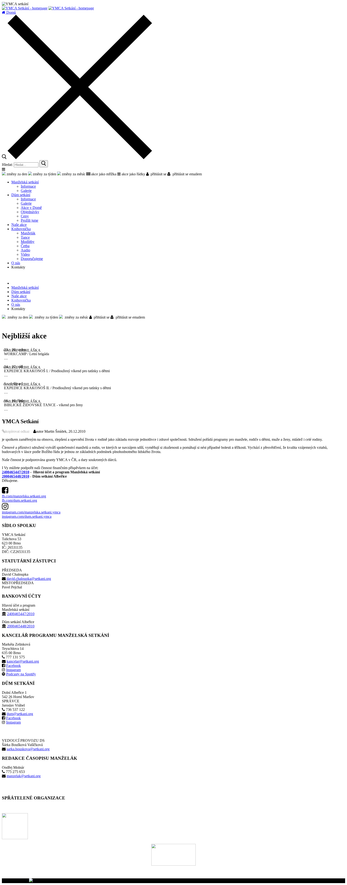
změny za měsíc (73, 174)
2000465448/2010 (15, 476)
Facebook (13, 666)
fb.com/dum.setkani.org (19, 500)
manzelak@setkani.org (24, 776)
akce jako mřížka (103, 174)
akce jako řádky (133, 174)
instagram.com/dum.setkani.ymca (26, 516)
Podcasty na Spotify (21, 674)
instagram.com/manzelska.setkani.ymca (31, 512)
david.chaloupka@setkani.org (29, 579)
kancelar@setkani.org (23, 661)
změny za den (16, 174)
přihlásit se (157, 174)
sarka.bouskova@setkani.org (28, 749)
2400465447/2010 (15, 472)
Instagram (13, 670)
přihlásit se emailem (186, 174)
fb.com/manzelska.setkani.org (24, 496)
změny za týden (44, 174)
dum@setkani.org (20, 714)
